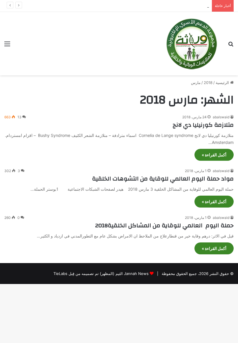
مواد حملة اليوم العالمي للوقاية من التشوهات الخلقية (163, 178)
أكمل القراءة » (214, 154)
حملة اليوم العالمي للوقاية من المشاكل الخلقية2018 (164, 225)
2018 (208, 82)
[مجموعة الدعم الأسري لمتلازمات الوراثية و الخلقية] (191, 43)
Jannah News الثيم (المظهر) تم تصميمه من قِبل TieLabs (101, 273)
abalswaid (221, 117)
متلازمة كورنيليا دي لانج (203, 124)
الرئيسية (223, 82)
